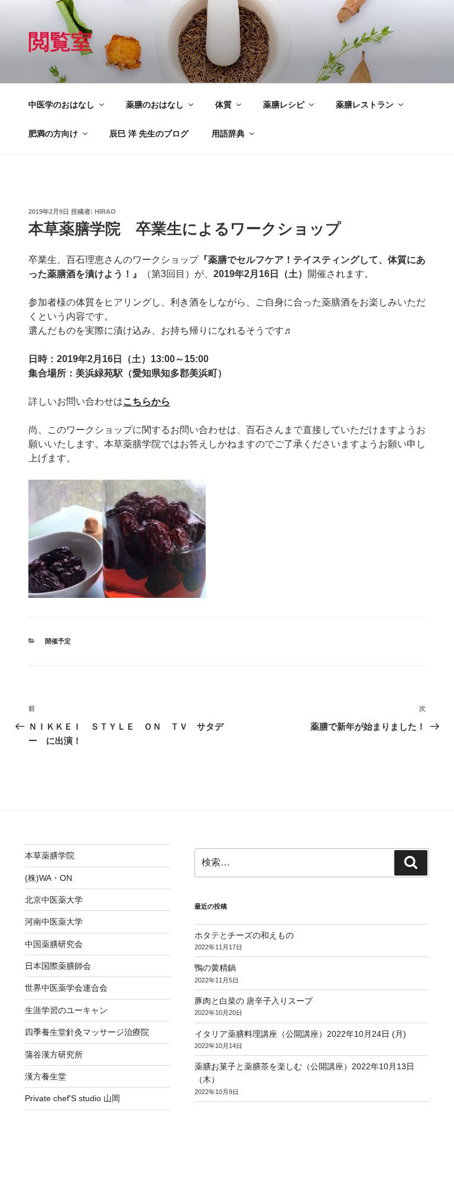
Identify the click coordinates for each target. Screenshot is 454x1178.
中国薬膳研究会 (54, 944)
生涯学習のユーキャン (66, 1010)
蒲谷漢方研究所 (54, 1054)
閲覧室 (60, 42)
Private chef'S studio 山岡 (72, 1098)
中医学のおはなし (61, 104)
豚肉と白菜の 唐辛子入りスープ (253, 1000)
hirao (105, 211)
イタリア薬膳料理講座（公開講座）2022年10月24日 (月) (300, 1034)
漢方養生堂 (45, 1076)
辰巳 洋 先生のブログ (149, 133)
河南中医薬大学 (54, 921)
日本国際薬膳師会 (58, 966)
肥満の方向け (53, 133)
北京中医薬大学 (54, 899)
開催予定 (58, 641)
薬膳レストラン (365, 104)
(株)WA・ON (48, 878)
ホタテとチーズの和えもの (244, 935)
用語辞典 (228, 133)
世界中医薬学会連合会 (66, 987)
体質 (223, 104)
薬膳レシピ (283, 104)
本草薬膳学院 (49, 855)
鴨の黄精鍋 (215, 967)
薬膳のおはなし (155, 104)
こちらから (146, 401)
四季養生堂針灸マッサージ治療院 (87, 1032)
